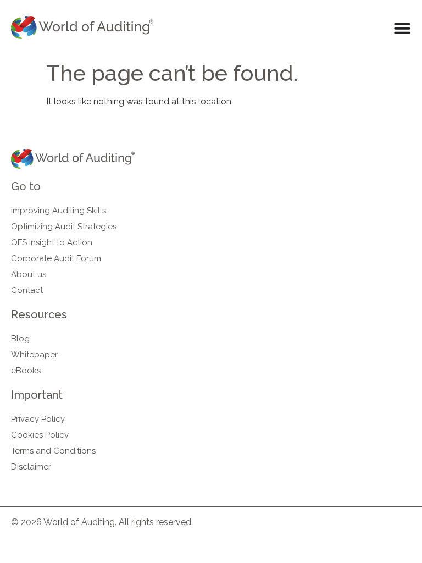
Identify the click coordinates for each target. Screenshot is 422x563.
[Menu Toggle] (402, 28)
